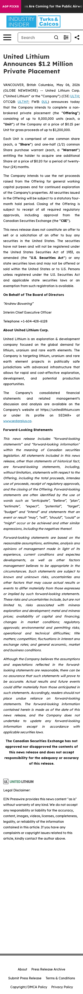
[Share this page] (77, 37)
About (22, 969)
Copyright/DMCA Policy (28, 987)
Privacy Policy (62, 987)
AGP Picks (10, 6)
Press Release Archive (48, 969)
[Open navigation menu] (7, 37)
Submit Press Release (25, 978)
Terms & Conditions (60, 978)
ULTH (74, 96)
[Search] (56, 37)
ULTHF (23, 102)
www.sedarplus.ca (17, 421)
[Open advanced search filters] (66, 37)
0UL (45, 102)
